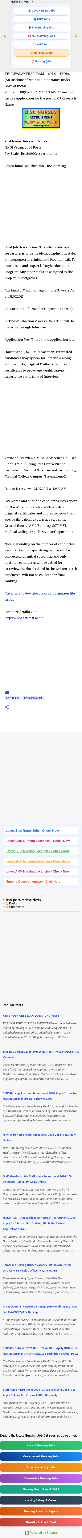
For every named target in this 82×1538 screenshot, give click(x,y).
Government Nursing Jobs (41, 1456)
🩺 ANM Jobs (41, 44)
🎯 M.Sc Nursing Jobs (41, 36)
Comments (16, 906)
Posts (12, 903)
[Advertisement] (41, 212)
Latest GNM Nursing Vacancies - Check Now (38, 840)
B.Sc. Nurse (12, 698)
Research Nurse (33, 698)
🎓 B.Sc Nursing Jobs (41, 27)
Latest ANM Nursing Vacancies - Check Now (37, 871)
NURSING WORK (22, 1)
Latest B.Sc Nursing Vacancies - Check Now (37, 851)
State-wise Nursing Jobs (41, 1478)
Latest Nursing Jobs (41, 1445)
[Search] (76, 36)
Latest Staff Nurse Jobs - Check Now (32, 830)
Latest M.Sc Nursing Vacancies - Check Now (38, 861)
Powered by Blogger (43, 1532)
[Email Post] (7, 694)
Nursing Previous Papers (41, 1511)
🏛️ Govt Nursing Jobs (41, 10)
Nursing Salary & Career (41, 1500)
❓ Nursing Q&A (41, 61)
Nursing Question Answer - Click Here (33, 881)
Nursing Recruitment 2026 (41, 1489)
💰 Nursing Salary (41, 52)
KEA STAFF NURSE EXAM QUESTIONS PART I (31, 1015)
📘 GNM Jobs (41, 19)
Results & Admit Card (41, 1522)
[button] (7, 707)
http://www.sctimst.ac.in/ (24, 618)
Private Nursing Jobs (41, 1467)
